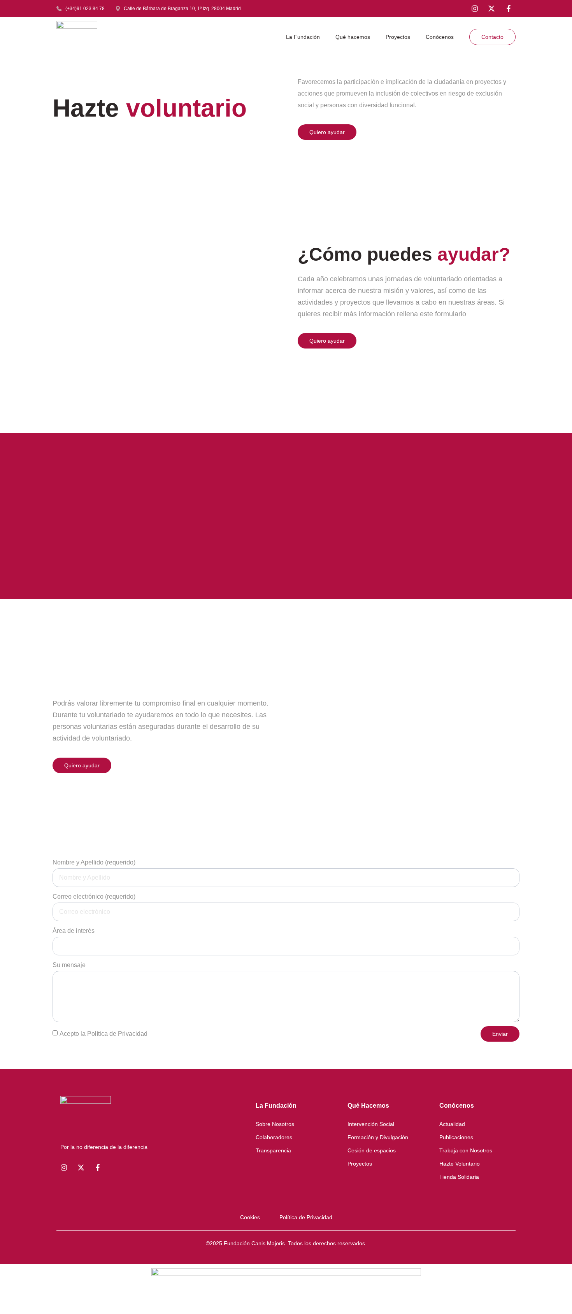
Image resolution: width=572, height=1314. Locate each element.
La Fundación (303, 37)
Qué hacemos (352, 37)
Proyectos (398, 37)
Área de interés (74, 930)
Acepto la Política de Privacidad (103, 1033)
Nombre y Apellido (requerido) (94, 862)
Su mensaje (69, 965)
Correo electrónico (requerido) (94, 896)
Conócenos (440, 37)
